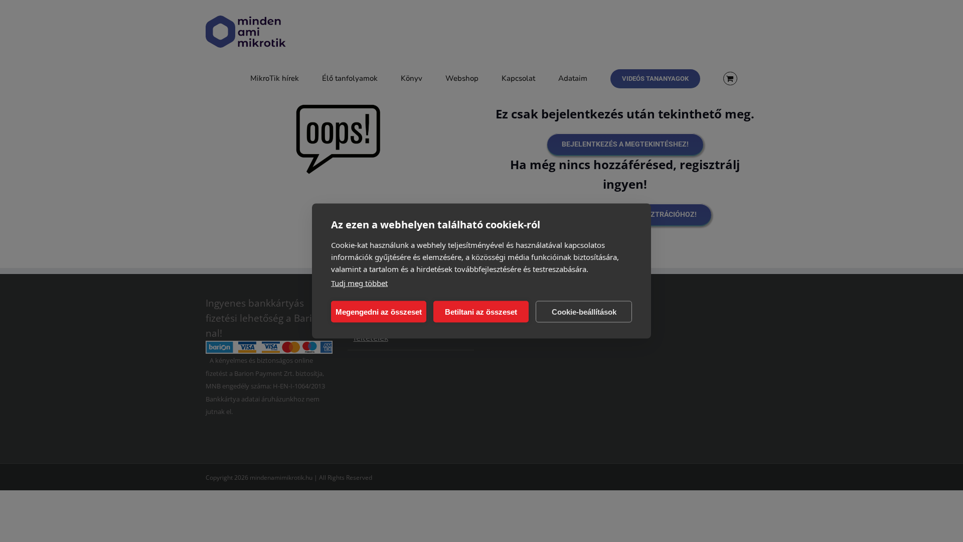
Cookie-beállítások (584, 311)
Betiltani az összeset (481, 311)
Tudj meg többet (359, 283)
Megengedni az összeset (379, 311)
